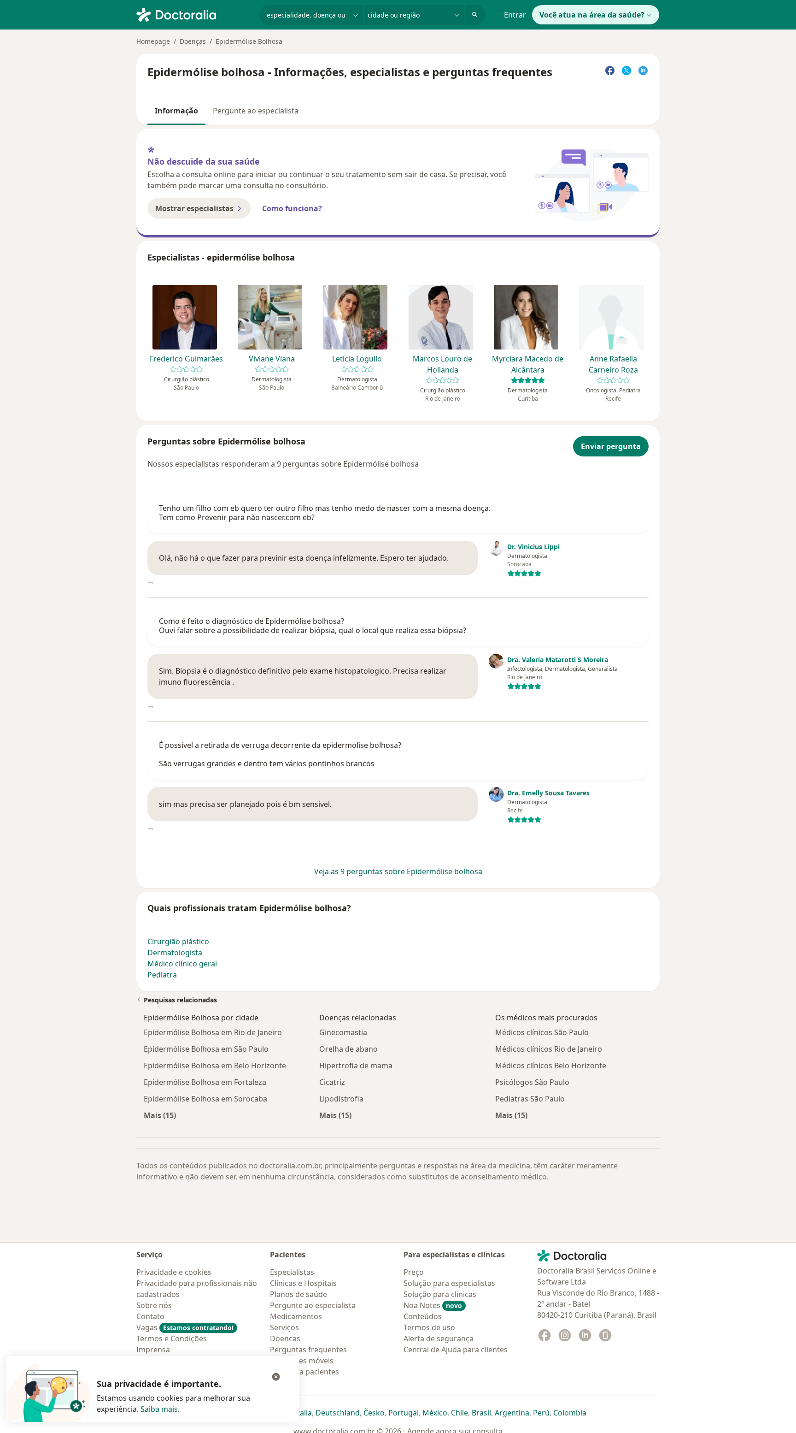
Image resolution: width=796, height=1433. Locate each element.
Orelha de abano (348, 1049)
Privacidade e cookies (173, 1272)
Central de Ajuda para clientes (456, 1349)
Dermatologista (174, 952)
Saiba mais (159, 1409)
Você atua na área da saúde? (591, 15)
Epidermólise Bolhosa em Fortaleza (205, 1082)
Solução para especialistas (449, 1283)
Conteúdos (423, 1316)
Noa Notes (433, 1305)
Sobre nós (154, 1305)
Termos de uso (429, 1327)
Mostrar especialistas (194, 208)
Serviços (284, 1327)
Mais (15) (160, 1115)
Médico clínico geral (182, 964)
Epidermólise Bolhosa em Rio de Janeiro (213, 1032)
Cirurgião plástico (178, 941)
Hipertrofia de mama (355, 1065)
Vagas (185, 1327)
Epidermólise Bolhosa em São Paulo (206, 1049)
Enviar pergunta (611, 446)
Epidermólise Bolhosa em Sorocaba (205, 1099)
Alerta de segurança (439, 1338)
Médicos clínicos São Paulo (542, 1032)
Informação (176, 111)
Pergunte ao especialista (255, 111)
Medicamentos (296, 1316)
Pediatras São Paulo (530, 1099)
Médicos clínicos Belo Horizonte (550, 1065)
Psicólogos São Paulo (532, 1082)
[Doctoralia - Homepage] (194, 14)
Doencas (285, 1338)
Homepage (153, 41)
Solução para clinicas (440, 1294)
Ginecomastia (343, 1032)
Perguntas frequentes (308, 1349)
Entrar (515, 15)
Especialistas (292, 1272)
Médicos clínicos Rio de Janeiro (548, 1049)
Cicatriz (332, 1082)
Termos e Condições (171, 1338)
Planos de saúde (298, 1294)
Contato (150, 1316)
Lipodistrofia (341, 1099)
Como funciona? (292, 208)
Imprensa (153, 1349)
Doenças (193, 41)
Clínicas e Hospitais (303, 1283)
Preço (414, 1272)
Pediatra (162, 975)
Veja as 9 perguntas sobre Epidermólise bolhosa (398, 871)
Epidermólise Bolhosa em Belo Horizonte (215, 1065)
